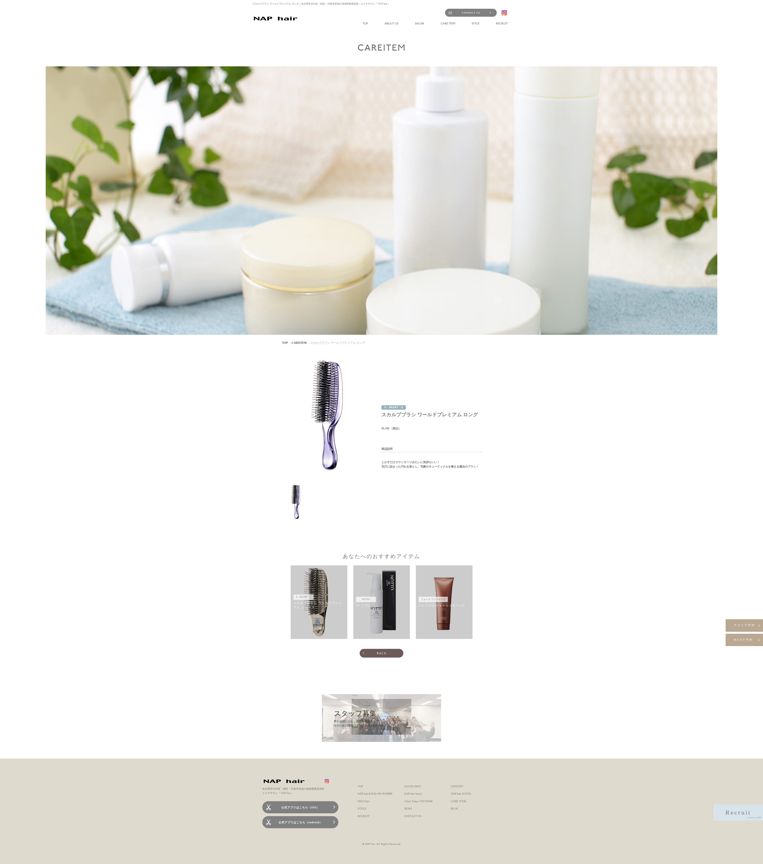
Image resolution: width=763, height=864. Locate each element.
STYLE (362, 808)
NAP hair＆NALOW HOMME (375, 793)
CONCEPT (457, 786)
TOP (285, 342)
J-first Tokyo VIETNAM (418, 801)
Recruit (738, 812)
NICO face (364, 801)
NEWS (408, 808)
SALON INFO (412, 786)
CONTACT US (471, 13)
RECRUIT (364, 816)
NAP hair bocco (413, 793)
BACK (381, 653)
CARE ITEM (458, 801)
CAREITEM (299, 342)
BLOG (454, 808)
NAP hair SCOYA (461, 793)
